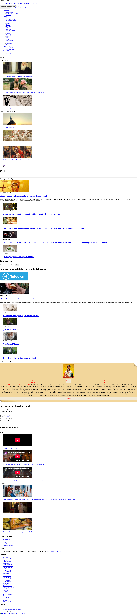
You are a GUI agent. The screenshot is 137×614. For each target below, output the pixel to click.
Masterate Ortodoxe (8, 545)
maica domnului (76, 607)
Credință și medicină (11, 32)
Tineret (8, 33)
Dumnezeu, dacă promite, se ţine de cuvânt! (21, 316)
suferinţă (9, 609)
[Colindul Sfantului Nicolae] (17, 445)
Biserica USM (6, 542)
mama (80, 607)
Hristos (64, 607)
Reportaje (8, 35)
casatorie (13, 607)
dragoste (38, 607)
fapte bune (56, 607)
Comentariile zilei (10, 19)
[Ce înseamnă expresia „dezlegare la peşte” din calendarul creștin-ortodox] (17, 529)
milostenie (87, 607)
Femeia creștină (7, 570)
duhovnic (42, 607)
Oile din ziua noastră (8, 143)
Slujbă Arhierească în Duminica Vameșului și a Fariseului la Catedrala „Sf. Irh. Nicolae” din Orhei (43, 228)
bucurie (10, 607)
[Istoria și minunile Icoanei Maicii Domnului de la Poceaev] (17, 157)
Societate (8, 29)
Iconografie (6, 573)
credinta (33, 607)
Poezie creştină (10, 40)
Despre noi (6, 10)
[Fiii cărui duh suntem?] (17, 125)
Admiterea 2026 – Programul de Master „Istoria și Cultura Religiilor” (20, 3)
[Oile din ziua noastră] (17, 141)
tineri (14, 609)
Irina (9, 176)
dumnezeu (46, 607)
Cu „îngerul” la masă (11, 344)
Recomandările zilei (5, 281)
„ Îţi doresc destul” (11, 330)
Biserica (4, 607)
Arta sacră (5, 557)
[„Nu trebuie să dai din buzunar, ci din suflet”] (14, 294)
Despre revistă (9, 12)
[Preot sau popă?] (17, 513)
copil (30, 607)
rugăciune (121, 607)
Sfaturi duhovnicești (11, 20)
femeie (60, 607)
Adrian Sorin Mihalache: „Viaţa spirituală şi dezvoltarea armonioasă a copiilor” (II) (23, 464)
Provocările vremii (11, 30)
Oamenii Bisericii (7, 578)
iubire (72, 607)
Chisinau (25, 607)
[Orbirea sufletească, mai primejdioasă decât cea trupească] (17, 73)
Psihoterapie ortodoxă (8, 587)
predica (112, 607)
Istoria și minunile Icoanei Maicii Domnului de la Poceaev (17, 160)
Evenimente (6, 55)
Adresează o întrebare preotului (8, 6)
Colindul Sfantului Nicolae (10, 448)
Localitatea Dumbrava (8, 543)
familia (50, 607)
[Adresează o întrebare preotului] (16, 6)
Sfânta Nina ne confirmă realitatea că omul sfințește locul (23, 196)
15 (9, 416)
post (110, 607)
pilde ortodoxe (106, 607)
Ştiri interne (6, 50)
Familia (8, 25)
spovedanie (5, 609)
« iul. (1, 423)
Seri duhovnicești (7, 593)
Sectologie (9, 43)
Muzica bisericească (8, 577)
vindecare (19, 609)
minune (91, 607)
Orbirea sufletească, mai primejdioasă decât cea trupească (17, 76)
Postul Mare (9, 22)
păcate (117, 607)
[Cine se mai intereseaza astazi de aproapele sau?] (17, 106)
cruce (36, 607)
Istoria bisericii (6, 46)
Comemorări (6, 563)
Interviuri (8, 27)
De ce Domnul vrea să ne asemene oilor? (19, 358)
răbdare (124, 607)
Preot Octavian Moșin (8, 541)
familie (52, 607)
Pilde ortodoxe (10, 36)
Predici (8, 23)
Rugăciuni (8, 42)
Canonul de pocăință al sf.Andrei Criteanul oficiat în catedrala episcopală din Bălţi (23, 480)
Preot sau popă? (7, 515)
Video (7, 45)
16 (11, 416)
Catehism (8, 26)
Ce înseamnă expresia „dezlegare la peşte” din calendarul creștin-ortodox (21, 532)
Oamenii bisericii (10, 49)
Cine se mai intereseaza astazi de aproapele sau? (15, 108)
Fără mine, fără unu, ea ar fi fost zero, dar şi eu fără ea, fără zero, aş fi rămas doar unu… (25, 92)
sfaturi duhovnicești (129, 607)
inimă (69, 607)
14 (8, 416)
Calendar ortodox (10, 17)
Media (4, 165)
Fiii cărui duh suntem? (8, 127)
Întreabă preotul (7, 53)
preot (115, 607)
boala (7, 607)
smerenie (135, 607)
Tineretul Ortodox (7, 539)
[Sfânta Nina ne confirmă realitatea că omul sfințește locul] (14, 191)
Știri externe (6, 52)
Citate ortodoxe (10, 39)
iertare (67, 607)
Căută (17, 264)
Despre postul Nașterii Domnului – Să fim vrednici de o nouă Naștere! (31, 214)
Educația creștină (7, 567)
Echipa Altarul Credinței (12, 13)
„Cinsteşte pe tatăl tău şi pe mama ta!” (18, 257)
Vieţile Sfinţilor (7, 601)
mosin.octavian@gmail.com (54, 551)
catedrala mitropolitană (19, 607)
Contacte (8, 15)
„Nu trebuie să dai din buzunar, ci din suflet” (18, 299)
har (61, 607)
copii (28, 607)
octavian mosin (98, 607)
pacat (102, 607)
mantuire (83, 607)
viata (16, 609)
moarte (94, 607)
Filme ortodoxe (10, 37)
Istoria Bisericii (7, 576)
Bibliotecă (5, 16)
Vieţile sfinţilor (10, 47)
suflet (12, 609)
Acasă (4, 164)
